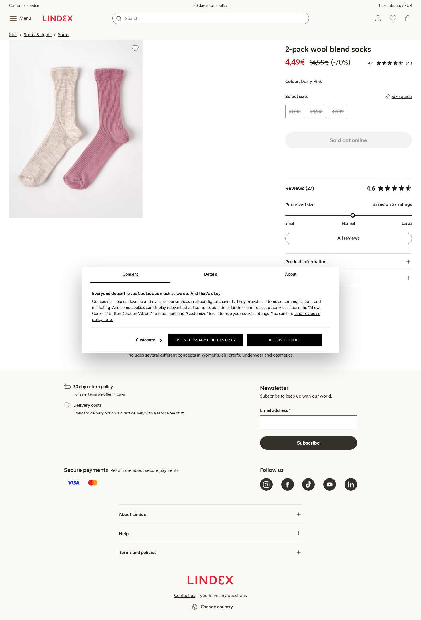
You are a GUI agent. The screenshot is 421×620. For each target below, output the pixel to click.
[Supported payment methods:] (161, 483)
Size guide (402, 96)
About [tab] (291, 274)
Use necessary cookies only (205, 340)
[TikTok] (308, 484)
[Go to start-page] (58, 18)
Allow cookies (285, 340)
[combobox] (210, 18)
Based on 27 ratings (392, 204)
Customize (145, 340)
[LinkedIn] (351, 484)
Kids (13, 34)
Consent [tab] (130, 274)
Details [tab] (210, 274)
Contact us (184, 595)
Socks (63, 34)
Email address (275, 410)
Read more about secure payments (144, 470)
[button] (76, 129)
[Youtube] (329, 484)
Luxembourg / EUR (395, 5)
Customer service (24, 5)
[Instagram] (266, 484)
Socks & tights (38, 34)
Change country (217, 606)
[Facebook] (287, 484)
